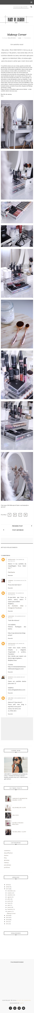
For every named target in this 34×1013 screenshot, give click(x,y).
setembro (10, 895)
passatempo (7, 865)
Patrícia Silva (11, 559)
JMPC (22, 1003)
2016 (7, 915)
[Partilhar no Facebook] (9, 514)
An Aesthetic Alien (15, 606)
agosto (9, 897)
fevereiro (10, 909)
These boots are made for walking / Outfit (19, 799)
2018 (7, 887)
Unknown (11, 616)
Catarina (10, 580)
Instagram (11, 608)
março (9, 907)
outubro (9, 893)
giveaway (6, 860)
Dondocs (10, 677)
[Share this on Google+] (20, 514)
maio (8, 903)
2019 (7, 884)
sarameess (7, 850)
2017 (7, 889)
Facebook (18, 608)
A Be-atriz (10, 698)
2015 (7, 917)
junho (9, 901)
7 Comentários (27, 38)
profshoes (7, 867)
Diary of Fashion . (24, 1000)
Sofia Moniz (11, 593)
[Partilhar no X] (15, 514)
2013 (7, 921)
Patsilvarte (11, 572)
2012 (7, 924)
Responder (10, 575)
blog (5, 858)
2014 (7, 919)
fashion (6, 855)
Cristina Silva (11, 643)
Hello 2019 (15, 815)
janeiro (9, 911)
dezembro (10, 891)
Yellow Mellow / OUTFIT (19, 807)
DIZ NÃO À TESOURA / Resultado (18, 823)
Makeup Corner (11, 913)
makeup (6, 862)
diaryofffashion (8, 853)
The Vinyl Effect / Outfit (19, 832)
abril (8, 905)
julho (8, 899)
